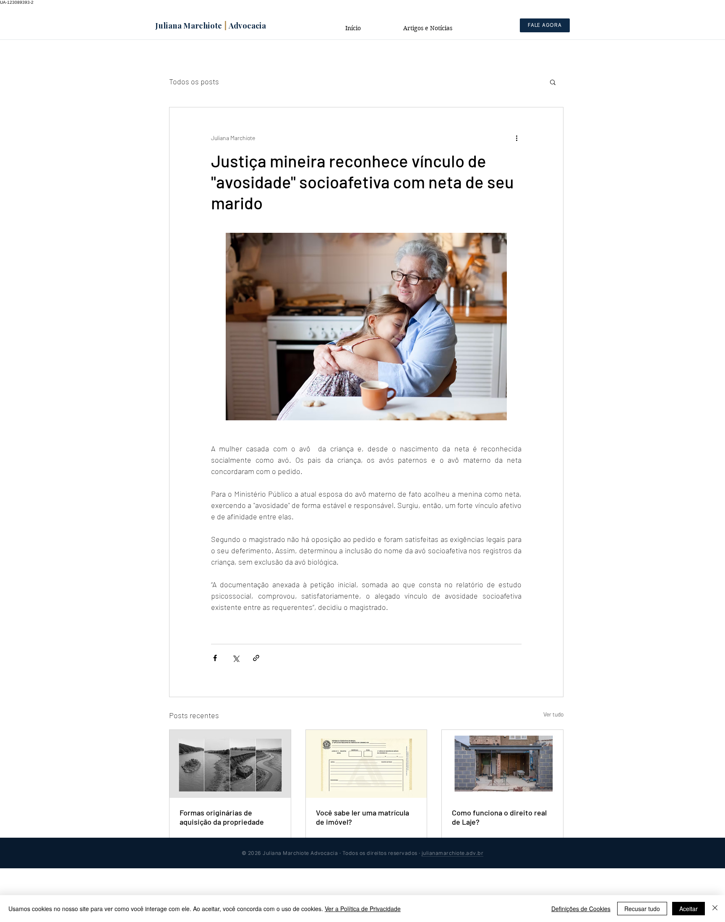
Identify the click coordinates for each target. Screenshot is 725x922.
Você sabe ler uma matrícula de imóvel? (362, 817)
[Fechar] (715, 908)
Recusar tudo (642, 908)
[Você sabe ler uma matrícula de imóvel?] (366, 764)
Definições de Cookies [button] (580, 908)
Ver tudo (553, 714)
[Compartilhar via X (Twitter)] (236, 658)
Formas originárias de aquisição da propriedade (222, 817)
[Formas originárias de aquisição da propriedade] (230, 764)
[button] (553, 81)
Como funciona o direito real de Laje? (499, 817)
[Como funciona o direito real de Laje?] (502, 764)
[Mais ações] (516, 138)
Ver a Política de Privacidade (363, 908)
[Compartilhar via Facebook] (215, 658)
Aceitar (688, 908)
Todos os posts (194, 81)
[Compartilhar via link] (256, 658)
